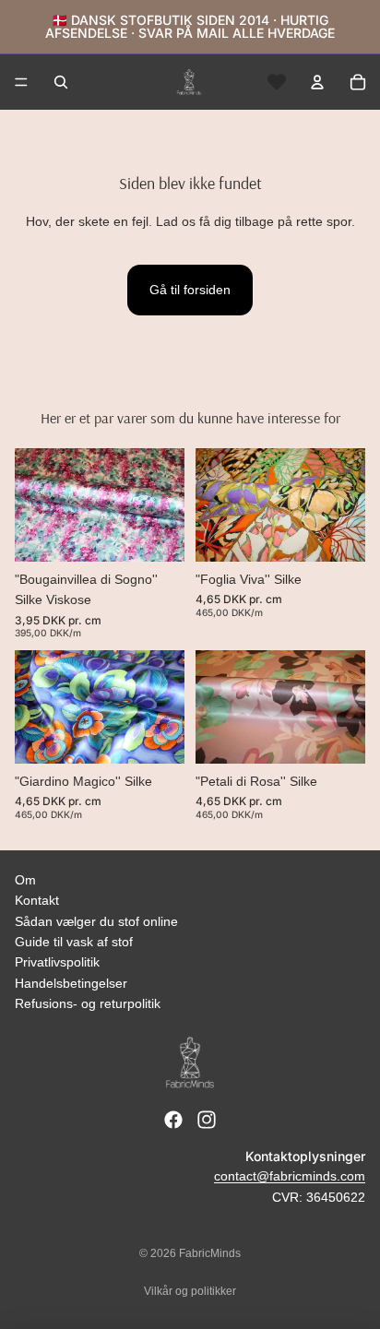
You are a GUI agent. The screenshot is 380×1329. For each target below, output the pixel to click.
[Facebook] (173, 1120)
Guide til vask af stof (74, 941)
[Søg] (61, 82)
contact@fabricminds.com (289, 1176)
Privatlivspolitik (57, 962)
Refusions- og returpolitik (87, 1003)
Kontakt (37, 900)
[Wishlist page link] (276, 82)
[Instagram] (207, 1120)
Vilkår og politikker (190, 1291)
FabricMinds (210, 1253)
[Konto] (317, 82)
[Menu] (21, 82)
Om (25, 879)
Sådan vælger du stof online (96, 921)
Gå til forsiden (190, 289)
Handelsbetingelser (71, 983)
